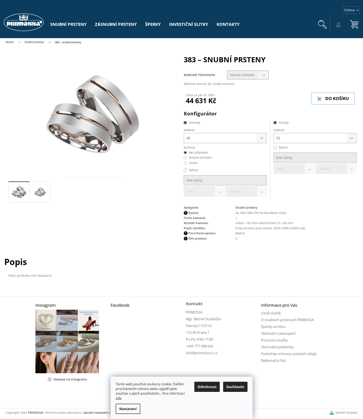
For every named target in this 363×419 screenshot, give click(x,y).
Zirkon (193, 163)
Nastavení (128, 409)
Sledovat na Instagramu (70, 379)
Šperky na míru (273, 326)
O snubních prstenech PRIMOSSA (287, 320)
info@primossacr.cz (201, 353)
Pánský (284, 123)
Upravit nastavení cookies (101, 413)
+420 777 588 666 (199, 346)
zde (118, 398)
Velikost (279, 130)
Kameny (189, 147)
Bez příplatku (198, 152)
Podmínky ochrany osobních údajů (289, 353)
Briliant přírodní (200, 157)
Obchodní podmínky (277, 347)
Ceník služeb (271, 313)
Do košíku (337, 98)
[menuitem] (68, 24)
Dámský (194, 123)
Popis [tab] (15, 262)
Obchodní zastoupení (278, 333)
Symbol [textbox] (325, 169)
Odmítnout (207, 386)
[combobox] (294, 169)
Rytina (283, 147)
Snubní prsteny (246, 207)
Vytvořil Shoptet (346, 413)
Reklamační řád (273, 360)
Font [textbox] (281, 169)
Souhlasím (235, 386)
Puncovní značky (274, 340)
